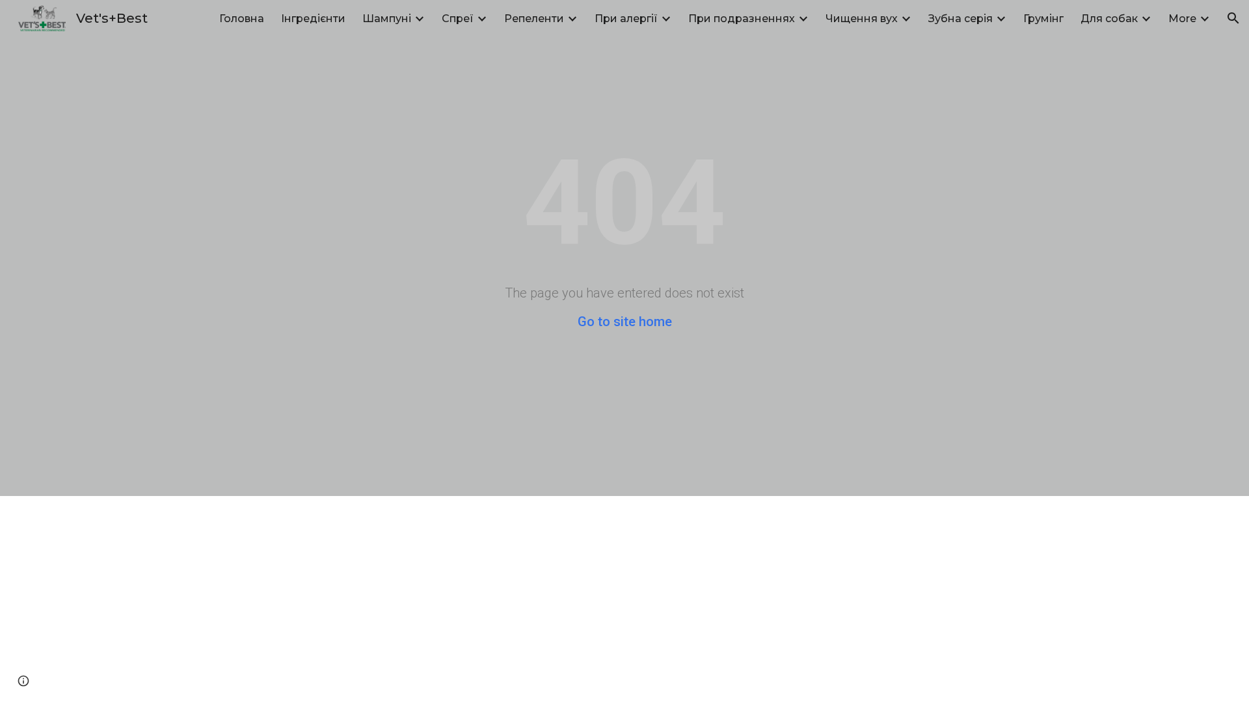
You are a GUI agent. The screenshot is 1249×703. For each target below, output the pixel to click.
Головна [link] (241, 18)
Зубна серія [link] (960, 18)
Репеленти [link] (534, 18)
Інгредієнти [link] (313, 18)
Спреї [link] (458, 18)
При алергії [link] (626, 18)
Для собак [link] (1109, 18)
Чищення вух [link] (862, 18)
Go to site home (625, 321)
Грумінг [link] (1043, 18)
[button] (1233, 18)
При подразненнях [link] (741, 18)
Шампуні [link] (386, 18)
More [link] (1182, 18)
